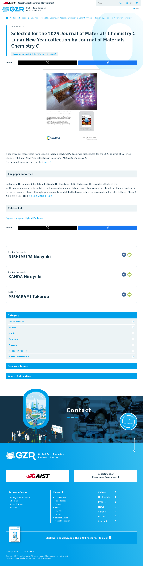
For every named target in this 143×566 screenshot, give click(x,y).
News (101, 506)
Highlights (104, 497)
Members (13, 507)
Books (12, 333)
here (46, 162)
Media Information (19, 356)
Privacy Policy (12, 551)
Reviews (13, 339)
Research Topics (18, 350)
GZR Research (60, 497)
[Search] (121, 3)
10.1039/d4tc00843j (40, 195)
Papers (12, 327)
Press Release (16, 321)
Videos (102, 492)
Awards (13, 344)
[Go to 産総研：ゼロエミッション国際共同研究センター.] (8, 18)
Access (102, 516)
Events (102, 501)
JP (131, 3)
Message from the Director (20, 497)
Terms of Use (28, 551)
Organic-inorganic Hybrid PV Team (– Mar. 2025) (34, 54)
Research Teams (16, 504)
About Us (14, 501)
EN (137, 3)
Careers (102, 511)
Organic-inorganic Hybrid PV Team (24, 218)
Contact (102, 521)
